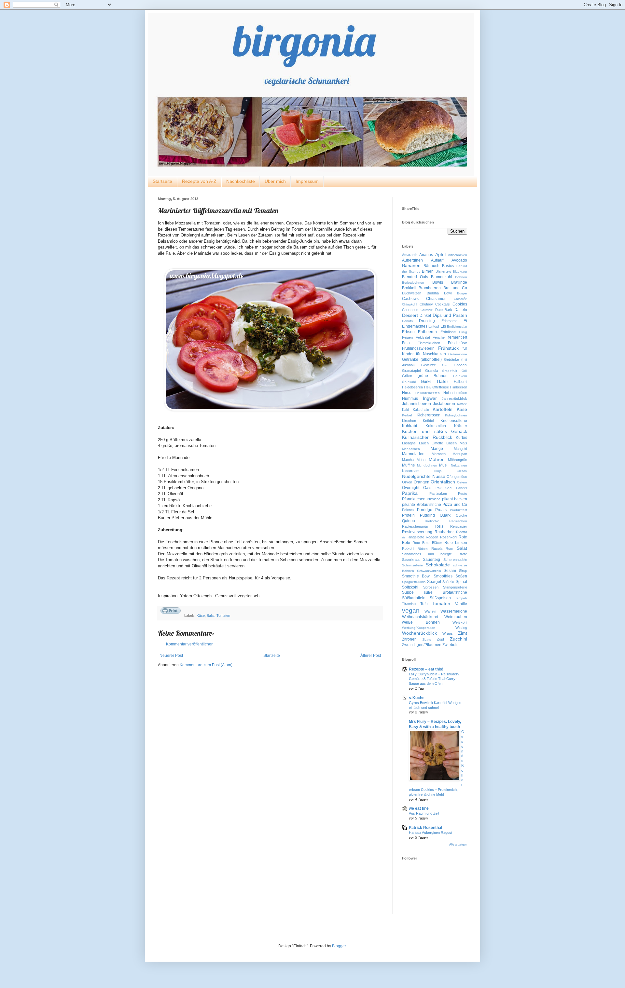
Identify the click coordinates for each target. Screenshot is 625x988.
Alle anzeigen (458, 844)
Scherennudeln (455, 560)
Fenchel (439, 337)
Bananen (411, 265)
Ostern (462, 482)
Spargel (434, 581)
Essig (463, 332)
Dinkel (425, 315)
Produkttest (458, 510)
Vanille (461, 604)
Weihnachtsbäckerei (420, 617)
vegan (411, 610)
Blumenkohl (441, 277)
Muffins (408, 465)
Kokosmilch (435, 426)
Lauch (424, 443)
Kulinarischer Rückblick (427, 437)
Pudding (427, 515)
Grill (464, 370)
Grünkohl (409, 382)
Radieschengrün (415, 526)
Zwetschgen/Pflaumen (421, 645)
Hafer (442, 381)
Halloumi (460, 382)
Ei (465, 320)
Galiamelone (457, 354)
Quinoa (408, 521)
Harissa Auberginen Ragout (430, 832)
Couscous (410, 310)
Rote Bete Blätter (427, 543)
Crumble (427, 310)
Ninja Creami (450, 471)
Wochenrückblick (419, 633)
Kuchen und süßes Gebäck (434, 431)
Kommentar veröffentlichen (190, 644)
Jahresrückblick (454, 398)
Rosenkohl (448, 537)
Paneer (461, 488)
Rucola (436, 548)
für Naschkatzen (431, 354)
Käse (201, 615)
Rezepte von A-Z (199, 181)
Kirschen (409, 421)
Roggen (432, 537)
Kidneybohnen (456, 415)
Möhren (437, 459)
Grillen (407, 376)
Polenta (408, 510)
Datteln (460, 309)
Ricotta (461, 532)
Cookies (459, 304)
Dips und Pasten (450, 315)
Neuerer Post (171, 655)
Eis (443, 326)
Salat (211, 615)
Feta (406, 343)
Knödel (428, 421)
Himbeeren (458, 387)
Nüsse (438, 476)
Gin (444, 365)
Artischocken (457, 255)
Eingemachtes (414, 326)
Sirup (463, 571)
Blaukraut (460, 271)
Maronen (439, 454)
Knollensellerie (453, 420)
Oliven (407, 482)
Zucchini (458, 639)
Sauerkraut (411, 560)
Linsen (451, 443)
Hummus (410, 398)
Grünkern (460, 376)
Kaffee (462, 404)
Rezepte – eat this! (426, 669)
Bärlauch (431, 266)
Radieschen (458, 521)
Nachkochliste (240, 181)
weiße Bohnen (421, 622)
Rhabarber (444, 532)
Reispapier (458, 526)
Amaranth (409, 255)
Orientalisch (443, 481)
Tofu (424, 604)
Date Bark (443, 310)
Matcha (408, 460)
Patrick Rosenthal (425, 827)
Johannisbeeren (416, 403)
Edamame (449, 321)
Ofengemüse (457, 477)
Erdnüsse (448, 332)
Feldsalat (423, 337)
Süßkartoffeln (413, 598)
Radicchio (432, 521)
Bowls (437, 282)
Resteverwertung (417, 532)
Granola (431, 370)
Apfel (440, 254)
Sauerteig (431, 559)
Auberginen (412, 260)
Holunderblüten (455, 393)
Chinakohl (409, 304)
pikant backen (454, 499)
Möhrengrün (457, 460)
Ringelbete (416, 537)
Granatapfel (411, 370)
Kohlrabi (409, 426)
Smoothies (443, 576)
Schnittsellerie (412, 565)
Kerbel (407, 415)
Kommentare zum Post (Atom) (206, 665)
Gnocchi (460, 365)
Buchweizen (411, 293)
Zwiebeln (450, 645)
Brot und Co (455, 288)
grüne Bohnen (433, 375)
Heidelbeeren (412, 387)
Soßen (461, 576)
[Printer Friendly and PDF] (170, 611)
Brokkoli (409, 288)
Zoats (427, 639)
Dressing (427, 320)
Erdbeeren (427, 332)
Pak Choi (444, 488)
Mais (463, 443)
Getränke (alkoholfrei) (422, 359)
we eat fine (419, 808)
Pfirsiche (433, 499)
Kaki (405, 410)
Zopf (440, 639)
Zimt (462, 633)
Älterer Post (370, 655)
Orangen (421, 482)
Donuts (407, 321)
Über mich (275, 181)
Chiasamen (436, 298)
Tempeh (461, 598)
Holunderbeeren (427, 393)
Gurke (426, 381)
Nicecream (410, 471)
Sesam (450, 570)
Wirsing (461, 627)
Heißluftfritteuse (436, 387)
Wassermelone (453, 611)
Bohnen (461, 277)
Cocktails (442, 304)
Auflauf (437, 260)
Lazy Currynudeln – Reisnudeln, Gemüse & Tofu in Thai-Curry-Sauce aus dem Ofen (434, 679)
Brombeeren (430, 288)
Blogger (339, 946)
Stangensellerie (455, 587)
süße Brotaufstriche (445, 592)
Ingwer (430, 398)
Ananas (426, 254)
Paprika (410, 493)
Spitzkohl (410, 587)
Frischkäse (457, 343)
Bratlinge (459, 282)
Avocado (459, 260)
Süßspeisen (440, 598)
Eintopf (433, 326)
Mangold (460, 449)
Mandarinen (411, 449)
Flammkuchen (429, 343)
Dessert (410, 315)
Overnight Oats (416, 487)
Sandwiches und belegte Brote (434, 554)
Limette (437, 443)
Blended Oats (415, 277)
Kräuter (460, 426)
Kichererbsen (428, 415)
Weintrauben (455, 617)
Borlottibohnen (413, 282)
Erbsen (408, 332)
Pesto (462, 493)
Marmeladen (413, 454)
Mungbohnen (427, 465)
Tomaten (223, 615)
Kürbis (461, 437)
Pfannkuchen (413, 499)
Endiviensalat (457, 326)
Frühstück (448, 348)
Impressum (307, 181)
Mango (437, 448)
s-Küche (416, 698)
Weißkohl (459, 622)
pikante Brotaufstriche (421, 504)
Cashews (410, 298)
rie (404, 537)
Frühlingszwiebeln (418, 348)
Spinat (461, 581)
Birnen (428, 271)
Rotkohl (408, 548)
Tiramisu (409, 604)
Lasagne (409, 443)
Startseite (162, 181)
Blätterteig (443, 271)
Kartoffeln (442, 409)
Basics (448, 266)
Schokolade (438, 564)
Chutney (426, 304)
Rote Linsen (455, 542)
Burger (462, 293)
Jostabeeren (444, 403)
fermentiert (457, 337)
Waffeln (430, 611)
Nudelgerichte (416, 476)
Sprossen (430, 587)
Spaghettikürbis (413, 582)
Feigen (407, 337)
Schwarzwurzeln (429, 571)
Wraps (447, 633)
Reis (439, 526)
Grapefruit (449, 370)
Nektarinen (459, 465)
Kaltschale (421, 410)
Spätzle (448, 582)
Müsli (444, 465)
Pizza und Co (454, 504)
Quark (445, 515)
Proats (441, 510)
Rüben (423, 548)
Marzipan (459, 454)
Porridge (424, 510)
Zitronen (409, 639)
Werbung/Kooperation (418, 627)
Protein (408, 515)
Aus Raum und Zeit (424, 813)
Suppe (408, 592)
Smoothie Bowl (416, 576)
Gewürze (428, 365)
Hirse (406, 392)
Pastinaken (438, 493)
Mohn (421, 460)
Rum (449, 548)
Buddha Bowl (439, 293)
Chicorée (460, 299)
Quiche (461, 515)
